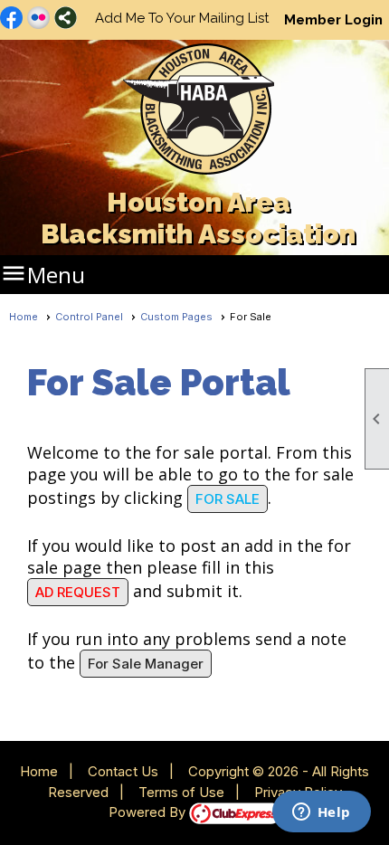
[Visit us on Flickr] (38, 19)
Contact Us (123, 771)
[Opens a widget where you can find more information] (321, 813)
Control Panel (89, 316)
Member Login (333, 20)
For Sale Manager (146, 663)
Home (23, 316)
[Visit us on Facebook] (11, 19)
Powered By (149, 812)
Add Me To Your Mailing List (182, 18)
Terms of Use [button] (181, 792)
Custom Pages (176, 316)
